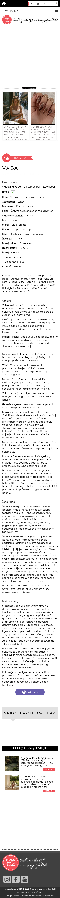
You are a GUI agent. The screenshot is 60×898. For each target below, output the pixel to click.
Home (3, 3)
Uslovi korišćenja (36, 892)
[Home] (25, 862)
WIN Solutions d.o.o (44, 895)
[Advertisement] (30, 56)
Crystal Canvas (20, 895)
